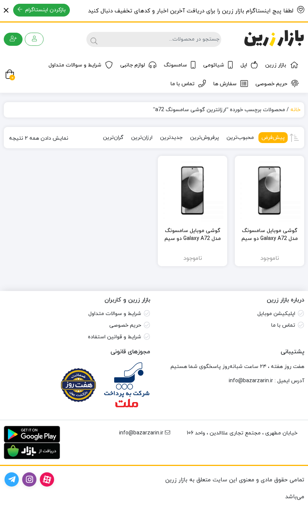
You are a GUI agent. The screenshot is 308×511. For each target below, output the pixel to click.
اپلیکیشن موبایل (276, 313)
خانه (295, 109)
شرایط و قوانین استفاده (114, 337)
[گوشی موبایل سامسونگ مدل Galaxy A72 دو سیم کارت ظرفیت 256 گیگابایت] (192, 191)
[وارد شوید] (34, 39)
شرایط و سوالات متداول (74, 65)
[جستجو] (93, 39)
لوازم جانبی (132, 65)
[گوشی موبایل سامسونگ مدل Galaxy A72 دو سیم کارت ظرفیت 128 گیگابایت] (269, 191)
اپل (243, 65)
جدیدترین (171, 137)
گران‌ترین (113, 137)
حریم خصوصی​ (125, 325)
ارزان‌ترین (141, 137)
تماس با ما (183, 83)
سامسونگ (175, 65)
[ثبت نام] (13, 39)
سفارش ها (225, 83)
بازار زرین (275, 65)
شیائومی (213, 65)
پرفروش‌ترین (204, 137)
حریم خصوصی (271, 83)
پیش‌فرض (273, 137)
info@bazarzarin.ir (251, 380)
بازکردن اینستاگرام (45, 10)
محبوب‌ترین (240, 137)
